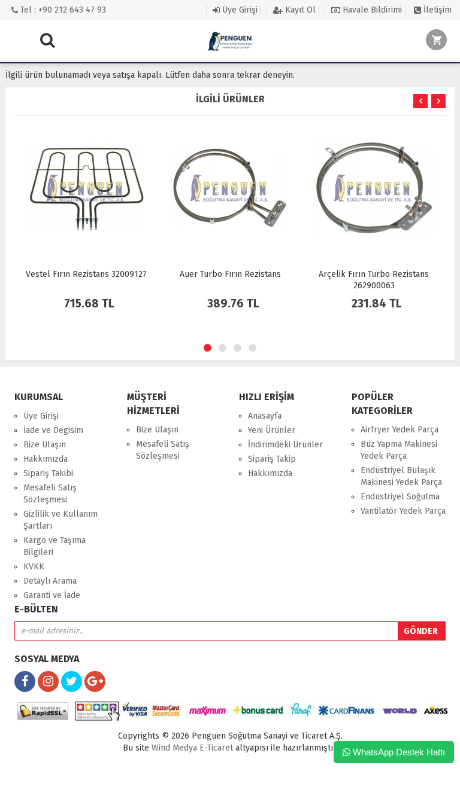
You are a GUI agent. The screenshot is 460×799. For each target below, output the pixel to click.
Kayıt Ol (299, 10)
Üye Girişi (239, 10)
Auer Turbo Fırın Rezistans (230, 274)
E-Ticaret (215, 748)
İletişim (436, 10)
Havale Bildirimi (371, 10)
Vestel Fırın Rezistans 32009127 (86, 274)
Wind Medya (174, 748)
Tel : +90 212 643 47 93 (62, 10)
